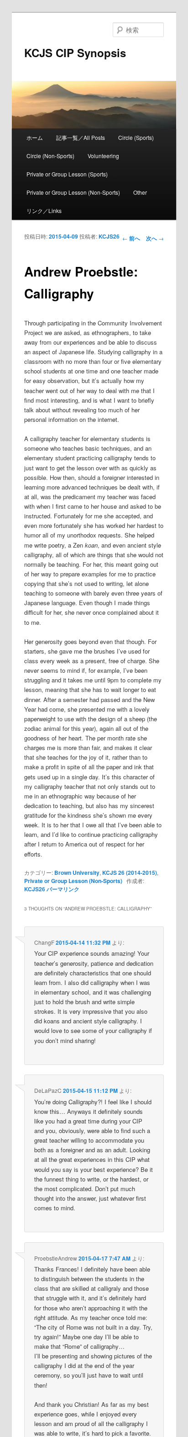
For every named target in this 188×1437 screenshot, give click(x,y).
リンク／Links (44, 210)
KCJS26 (109, 236)
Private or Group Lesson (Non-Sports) (73, 192)
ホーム (34, 137)
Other (140, 192)
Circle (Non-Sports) (50, 156)
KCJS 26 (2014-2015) (129, 872)
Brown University (76, 872)
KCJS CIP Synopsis (75, 52)
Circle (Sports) (136, 137)
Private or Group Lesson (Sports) (67, 174)
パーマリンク (63, 889)
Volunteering (103, 156)
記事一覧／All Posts (80, 137)
